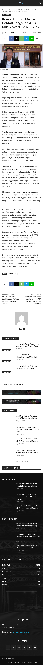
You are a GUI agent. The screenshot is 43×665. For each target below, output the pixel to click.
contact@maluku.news (21, 632)
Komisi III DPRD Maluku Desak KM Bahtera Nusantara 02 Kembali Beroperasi (27, 357)
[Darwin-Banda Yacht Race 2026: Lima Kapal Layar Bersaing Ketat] (8, 453)
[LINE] (31, 38)
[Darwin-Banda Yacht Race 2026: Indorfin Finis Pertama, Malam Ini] (8, 442)
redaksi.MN (10, 33)
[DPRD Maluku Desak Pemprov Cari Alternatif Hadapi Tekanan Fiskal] (8, 347)
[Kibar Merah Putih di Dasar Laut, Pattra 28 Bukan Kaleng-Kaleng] (8, 419)
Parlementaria (13, 9)
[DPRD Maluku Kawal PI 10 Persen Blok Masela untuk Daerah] (8, 369)
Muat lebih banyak (20, 461)
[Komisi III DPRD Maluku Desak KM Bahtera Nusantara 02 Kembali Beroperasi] (8, 358)
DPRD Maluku (13, 274)
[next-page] (7, 376)
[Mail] (19, 647)
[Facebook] (11, 38)
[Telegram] (26, 38)
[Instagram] (13, 647)
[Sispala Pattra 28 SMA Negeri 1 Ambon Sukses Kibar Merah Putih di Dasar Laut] (8, 430)
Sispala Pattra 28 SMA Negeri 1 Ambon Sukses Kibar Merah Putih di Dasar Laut (28, 429)
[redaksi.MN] (3, 33)
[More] (37, 38)
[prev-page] (3, 376)
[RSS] (24, 647)
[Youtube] (35, 647)
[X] (16, 38)
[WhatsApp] (21, 38)
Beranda (5, 9)
